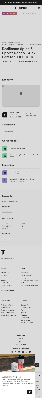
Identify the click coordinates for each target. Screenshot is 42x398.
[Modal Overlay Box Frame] (17, 376)
